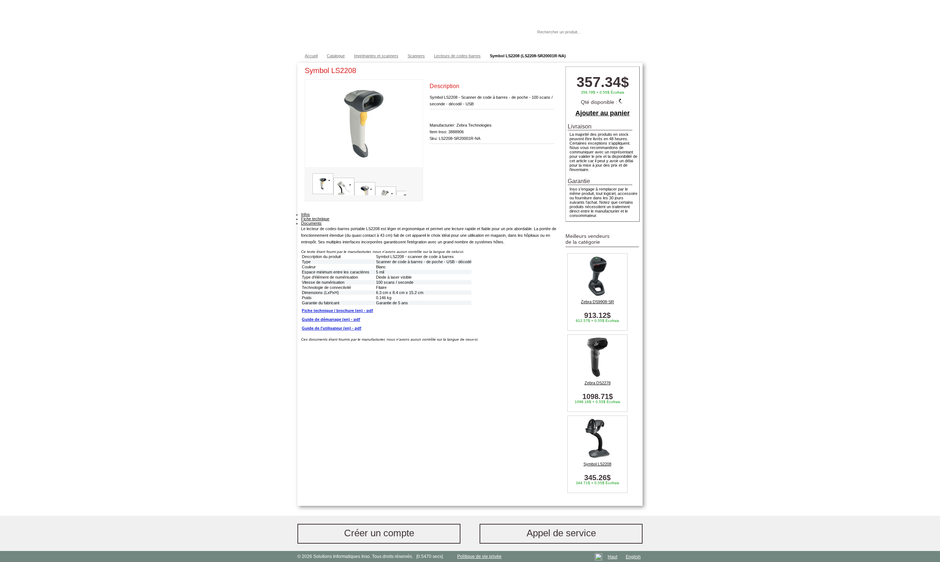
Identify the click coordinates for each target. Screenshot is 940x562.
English (633, 556)
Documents (311, 223)
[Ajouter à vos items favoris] (548, 71)
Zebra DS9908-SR (597, 302)
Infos (305, 214)
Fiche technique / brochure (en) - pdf (337, 310)
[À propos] (510, 32)
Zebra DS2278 (598, 383)
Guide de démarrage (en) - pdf (331, 319)
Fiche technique (315, 219)
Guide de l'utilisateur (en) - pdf (331, 328)
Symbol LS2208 (597, 464)
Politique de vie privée (479, 556)
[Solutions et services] (405, 25)
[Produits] (469, 25)
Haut (612, 556)
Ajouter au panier (602, 113)
